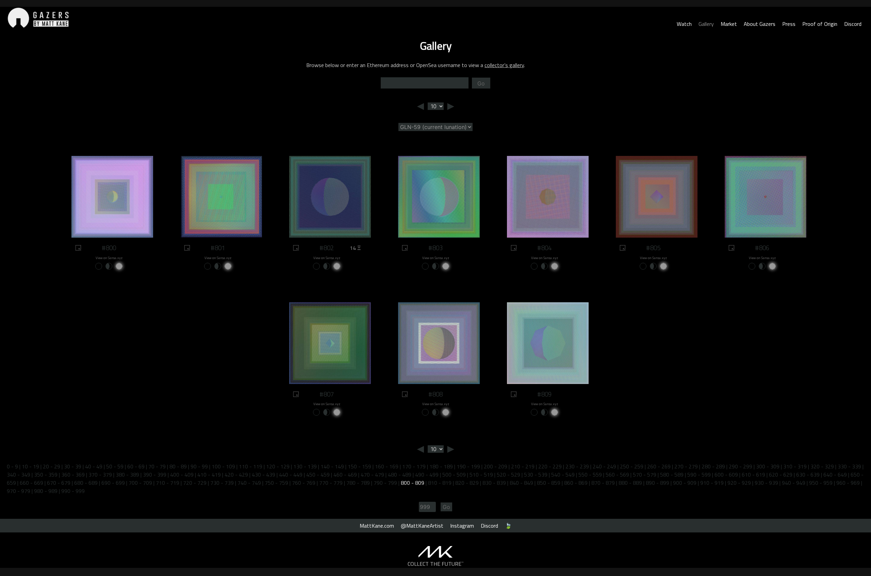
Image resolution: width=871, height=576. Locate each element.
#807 (326, 394)
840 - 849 (521, 483)
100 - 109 (223, 466)
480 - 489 (399, 474)
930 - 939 (766, 483)
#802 (326, 248)
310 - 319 (795, 466)
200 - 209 (495, 466)
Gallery (706, 24)
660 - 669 (31, 483)
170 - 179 (414, 466)
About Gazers (759, 24)
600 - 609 (726, 474)
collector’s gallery (504, 65)
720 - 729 (195, 483)
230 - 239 (577, 466)
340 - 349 (18, 474)
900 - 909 (684, 483)
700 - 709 (140, 483)
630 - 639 (808, 474)
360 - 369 (73, 474)
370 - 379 (100, 474)
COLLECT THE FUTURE (436, 564)
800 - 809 (412, 483)
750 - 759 (276, 483)
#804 (544, 248)
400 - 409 (182, 474)
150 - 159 (359, 466)
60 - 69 (136, 466)
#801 (218, 248)
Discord (852, 24)
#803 (435, 248)
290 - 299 (740, 466)
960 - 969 (848, 483)
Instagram (462, 526)
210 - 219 (523, 466)
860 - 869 (576, 483)
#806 (762, 248)
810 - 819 (439, 483)
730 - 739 (222, 483)
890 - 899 (657, 483)
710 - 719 (167, 483)
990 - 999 (73, 491)
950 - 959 (821, 483)
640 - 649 (835, 474)
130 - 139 (305, 466)
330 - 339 (849, 466)
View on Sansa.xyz (109, 257)
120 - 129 (278, 466)
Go (481, 83)
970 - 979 (18, 491)
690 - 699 (113, 483)
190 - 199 (468, 466)
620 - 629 (780, 474)
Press (788, 24)
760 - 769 (303, 483)
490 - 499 (427, 474)
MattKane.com (377, 526)
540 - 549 (563, 474)
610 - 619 (753, 474)
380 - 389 (127, 474)
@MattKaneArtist (422, 526)
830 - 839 (494, 483)
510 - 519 (481, 474)
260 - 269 (659, 466)
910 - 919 (712, 483)
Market (729, 24)
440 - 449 (290, 474)
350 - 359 (45, 474)
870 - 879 (603, 483)
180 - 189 (441, 466)
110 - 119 (250, 466)
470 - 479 (372, 474)
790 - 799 (385, 483)
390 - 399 (154, 474)
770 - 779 (331, 483)
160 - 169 (386, 466)
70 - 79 (157, 466)
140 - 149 (332, 466)
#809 (544, 394)
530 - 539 (535, 474)
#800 (109, 248)
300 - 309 (767, 466)
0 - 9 (12, 466)
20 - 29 (51, 466)
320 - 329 (822, 466)
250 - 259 (631, 466)
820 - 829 (467, 483)
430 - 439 (263, 474)
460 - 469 (345, 474)
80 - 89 (178, 466)
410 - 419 (209, 474)
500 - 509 (454, 474)
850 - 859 (548, 483)
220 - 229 (550, 466)
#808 (435, 394)
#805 (653, 248)
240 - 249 (604, 466)
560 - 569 (617, 474)
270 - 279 (686, 466)
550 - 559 (590, 474)
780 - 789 (358, 483)
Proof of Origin (819, 24)
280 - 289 (713, 466)
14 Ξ (355, 248)
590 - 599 (699, 474)
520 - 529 (508, 474)
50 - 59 (115, 466)
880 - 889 (630, 483)
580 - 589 (672, 474)
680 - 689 (86, 483)
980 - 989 (45, 491)
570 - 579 (644, 474)
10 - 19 (30, 466)
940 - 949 (793, 483)
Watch (684, 24)
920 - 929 (739, 483)
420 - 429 (236, 474)
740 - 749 (249, 483)
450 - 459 (318, 474)
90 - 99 (199, 466)
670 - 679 (58, 483)
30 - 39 (72, 466)
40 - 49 (93, 466)
